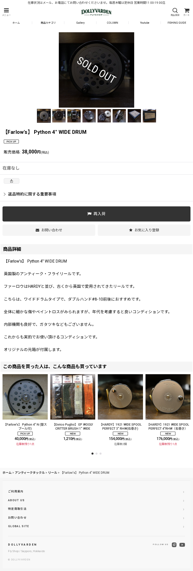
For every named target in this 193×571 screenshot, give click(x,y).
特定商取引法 (17, 509)
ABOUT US (16, 500)
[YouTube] (182, 545)
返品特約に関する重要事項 (32, 194)
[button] (6, 12)
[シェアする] (11, 181)
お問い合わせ (17, 517)
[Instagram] (174, 545)
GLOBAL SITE (18, 526)
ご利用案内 (16, 491)
